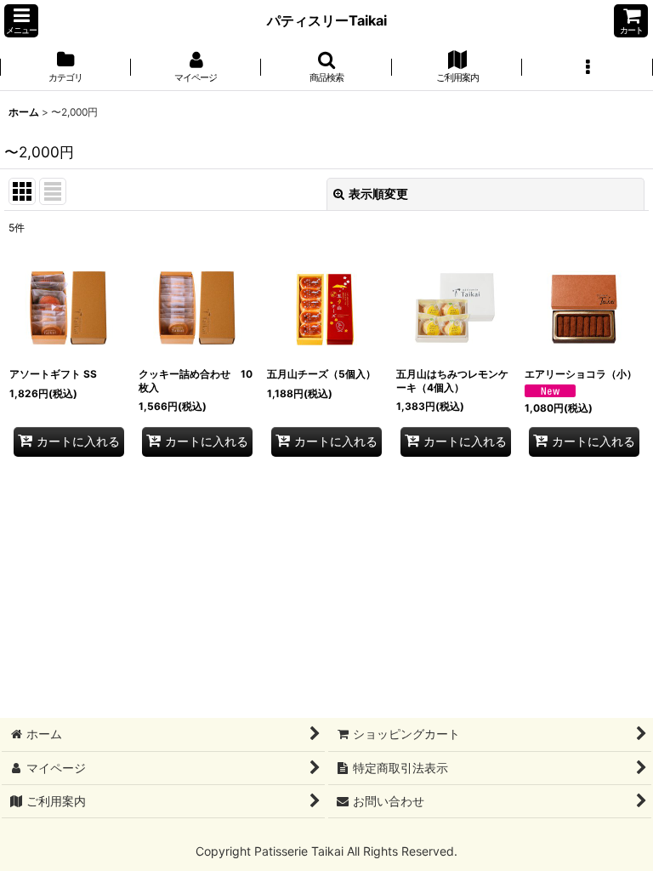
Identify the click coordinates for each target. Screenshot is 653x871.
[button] (21, 20)
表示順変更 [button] (378, 193)
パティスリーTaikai (327, 20)
